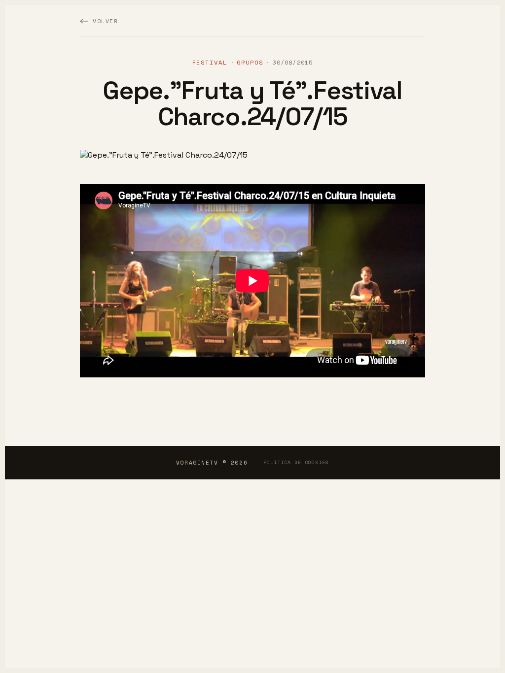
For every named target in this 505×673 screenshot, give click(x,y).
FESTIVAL (209, 62)
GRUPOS (250, 62)
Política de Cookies (296, 462)
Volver (105, 21)
